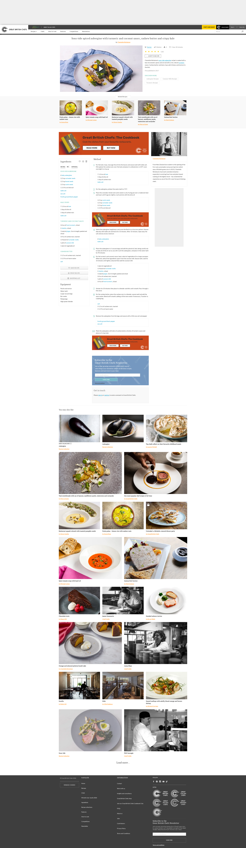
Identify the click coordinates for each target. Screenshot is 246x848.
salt (61, 261)
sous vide (162, 60)
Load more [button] (122, 762)
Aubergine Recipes (152, 79)
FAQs (118, 808)
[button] (34, 31)
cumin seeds (69, 184)
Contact (119, 783)
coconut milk (70, 243)
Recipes (83, 788)
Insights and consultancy (124, 793)
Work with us (121, 788)
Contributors (121, 823)
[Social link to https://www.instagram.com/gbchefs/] (160, 781)
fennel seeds (69, 181)
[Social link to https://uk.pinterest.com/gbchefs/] (157, 781)
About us (119, 813)
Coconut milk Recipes (170, 79)
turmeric (181, 63)
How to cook (85, 816)
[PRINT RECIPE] (83, 161)
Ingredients (84, 802)
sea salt (62, 194)
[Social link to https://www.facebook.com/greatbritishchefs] (153, 781)
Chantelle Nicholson (124, 42)
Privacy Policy (121, 828)
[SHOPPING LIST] (86, 161)
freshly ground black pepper (69, 197)
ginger (68, 231)
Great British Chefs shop (124, 798)
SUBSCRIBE (106, 379)
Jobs (118, 818)
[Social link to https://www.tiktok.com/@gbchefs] (167, 781)
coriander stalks (74, 240)
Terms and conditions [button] (100, 383)
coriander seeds (70, 178)
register (107, 395)
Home (83, 783)
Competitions (85, 821)
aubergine (168, 60)
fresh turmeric (70, 225)
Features (83, 812)
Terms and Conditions (123, 833)
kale (69, 206)
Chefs (83, 793)
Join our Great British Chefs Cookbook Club (130, 803)
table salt (63, 190)
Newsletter (84, 826)
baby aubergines (67, 175)
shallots (64, 228)
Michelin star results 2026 (89, 798)
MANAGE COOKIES (69, 785)
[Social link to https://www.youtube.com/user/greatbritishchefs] (163, 781)
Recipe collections (86, 807)
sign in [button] (100, 395)
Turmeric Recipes (152, 83)
